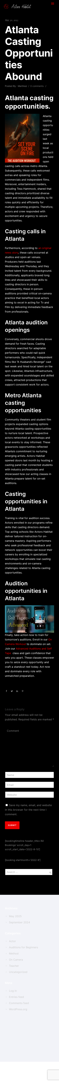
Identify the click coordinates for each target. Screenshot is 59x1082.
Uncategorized (18, 972)
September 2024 (19, 922)
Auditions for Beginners (23, 947)
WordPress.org (18, 1009)
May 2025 (15, 916)
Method (14, 953)
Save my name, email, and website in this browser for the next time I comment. (28, 810)
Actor (12, 941)
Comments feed (19, 1003)
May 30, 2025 (11, 20)
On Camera (16, 959)
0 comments (37, 86)
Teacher (14, 965)
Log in (13, 990)
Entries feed (16, 997)
